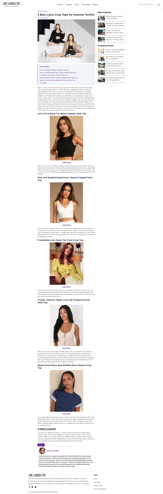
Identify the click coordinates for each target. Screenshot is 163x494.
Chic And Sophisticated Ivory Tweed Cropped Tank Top (58, 72)
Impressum (97, 482)
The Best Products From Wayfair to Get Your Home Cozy (114, 39)
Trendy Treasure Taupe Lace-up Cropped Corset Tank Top (58, 78)
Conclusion (43, 83)
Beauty (95, 4)
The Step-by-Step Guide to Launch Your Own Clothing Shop (115, 25)
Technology (86, 4)
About (96, 479)
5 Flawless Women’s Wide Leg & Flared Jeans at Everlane (114, 65)
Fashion (60, 4)
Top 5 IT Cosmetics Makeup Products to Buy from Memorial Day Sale (115, 51)
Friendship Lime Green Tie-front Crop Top (53, 75)
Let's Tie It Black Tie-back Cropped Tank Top (54, 70)
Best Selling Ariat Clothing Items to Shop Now (114, 58)
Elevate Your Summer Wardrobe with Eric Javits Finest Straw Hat (114, 32)
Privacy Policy (98, 485)
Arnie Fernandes (43, 18)
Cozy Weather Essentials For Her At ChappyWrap (115, 79)
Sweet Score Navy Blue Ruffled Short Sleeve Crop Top (57, 80)
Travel (77, 4)
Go (159, 4)
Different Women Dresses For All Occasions (114, 17)
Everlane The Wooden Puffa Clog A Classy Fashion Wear (115, 72)
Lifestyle (69, 4)
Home (39, 11)
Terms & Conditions (100, 489)
